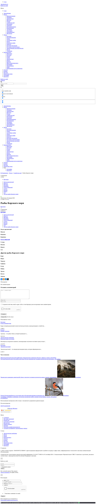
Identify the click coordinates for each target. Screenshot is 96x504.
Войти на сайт (4, 5)
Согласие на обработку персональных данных (15, 428)
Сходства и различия (9, 421)
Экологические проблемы (7, 337)
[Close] (2, 458)
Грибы (8, 39)
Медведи (9, 20)
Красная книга (7, 52)
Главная (3, 80)
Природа (9, 44)
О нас (5, 1)
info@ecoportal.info (5, 405)
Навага (5, 191)
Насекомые (9, 24)
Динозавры (9, 30)
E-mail (5, 482)
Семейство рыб (10, 22)
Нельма (5, 190)
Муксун (6, 183)
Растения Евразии (11, 37)
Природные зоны (8, 74)
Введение (6, 179)
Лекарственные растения (13, 141)
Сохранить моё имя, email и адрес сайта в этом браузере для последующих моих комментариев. (26, 304)
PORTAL (4, 398)
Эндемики (9, 29)
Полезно (6, 425)
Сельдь (5, 188)
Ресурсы (6, 72)
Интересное (7, 423)
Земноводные (10, 18)
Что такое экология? (9, 419)
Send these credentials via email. (12, 493)
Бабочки (9, 61)
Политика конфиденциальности (12, 427)
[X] (8, 279)
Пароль (6, 483)
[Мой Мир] (6, 279)
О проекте (6, 417)
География (6, 75)
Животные (9, 53)
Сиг (5, 192)
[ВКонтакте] (1, 279)
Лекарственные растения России (15, 48)
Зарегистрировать (5, 472)
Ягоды (8, 49)
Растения (9, 36)
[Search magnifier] (2, 85)
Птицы (8, 21)
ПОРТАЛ (4, 4)
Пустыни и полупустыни (13, 47)
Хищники (9, 25)
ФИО (5, 480)
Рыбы (8, 67)
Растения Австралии (12, 45)
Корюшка (6, 186)
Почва (8, 41)
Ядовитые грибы (11, 43)
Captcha (6, 485)
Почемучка (6, 420)
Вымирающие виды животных (14, 68)
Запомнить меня (6, 467)
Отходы (6, 69)
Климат (6, 71)
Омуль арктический (9, 182)
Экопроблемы (7, 13)
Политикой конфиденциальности (9, 500)
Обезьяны (9, 17)
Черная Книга (10, 65)
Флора (5, 34)
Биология (6, 76)
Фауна (5, 14)
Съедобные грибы (11, 40)
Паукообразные (10, 32)
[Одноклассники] (3, 279)
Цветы (8, 60)
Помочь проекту (8, 424)
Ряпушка (6, 184)
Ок (79, 502)
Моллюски (9, 33)
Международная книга (12, 63)
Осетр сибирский (8, 187)
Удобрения (9, 51)
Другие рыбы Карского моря (11, 194)
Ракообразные (10, 28)
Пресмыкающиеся (11, 26)
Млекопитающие (11, 16)
